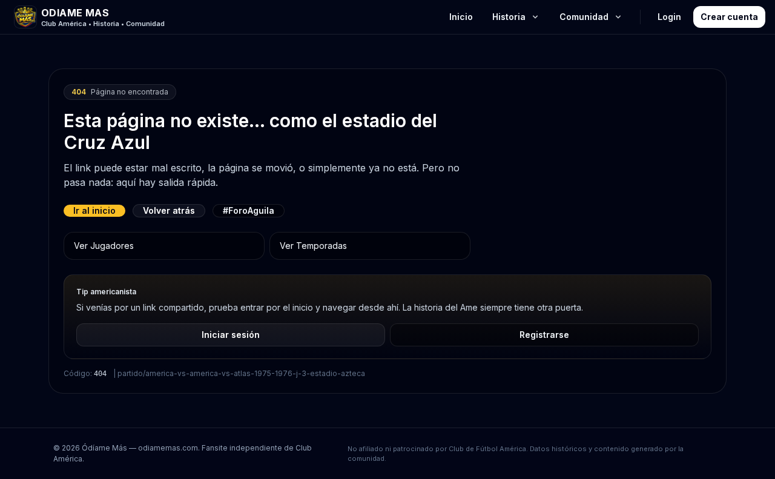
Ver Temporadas (313, 245)
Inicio (461, 17)
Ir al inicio (94, 210)
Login (669, 17)
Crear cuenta (729, 17)
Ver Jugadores (104, 245)
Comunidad (583, 17)
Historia (509, 17)
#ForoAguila (248, 210)
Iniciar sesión (231, 334)
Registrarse (544, 334)
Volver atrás (169, 210)
